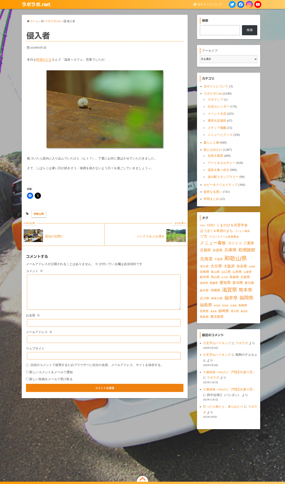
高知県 (244, 311)
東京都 (249, 282)
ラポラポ (242, 343)
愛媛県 (214, 282)
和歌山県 (39, 213)
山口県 (226, 272)
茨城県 (233, 306)
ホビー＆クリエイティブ (221, 184)
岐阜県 (204, 277)
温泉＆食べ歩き (218, 169)
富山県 (215, 271)
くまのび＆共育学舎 (232, 225)
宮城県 (252, 267)
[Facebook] (240, 4)
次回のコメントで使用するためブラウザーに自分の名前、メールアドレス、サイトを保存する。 (97, 365)
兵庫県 (230, 250)
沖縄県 (215, 290)
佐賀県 (218, 250)
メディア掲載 (217, 127)
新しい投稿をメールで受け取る (51, 379)
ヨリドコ (235, 243)
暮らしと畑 (211, 142)
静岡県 (223, 311)
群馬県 (225, 306)
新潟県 (237, 283)
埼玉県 (204, 266)
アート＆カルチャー (222, 162)
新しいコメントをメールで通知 (51, 372)
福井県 (231, 297)
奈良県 (242, 266)
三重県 (249, 243)
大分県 (216, 266)
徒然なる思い (213, 191)
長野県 (204, 311)
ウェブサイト (35, 348)
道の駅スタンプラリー (223, 176)
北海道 (206, 258)
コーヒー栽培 (242, 231)
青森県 (213, 311)
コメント (34, 271)
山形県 (237, 271)
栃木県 (204, 290)
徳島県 (204, 283)
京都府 (205, 250)
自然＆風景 (215, 155)
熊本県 (245, 289)
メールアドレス (39, 332)
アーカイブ (210, 50)
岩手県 (224, 277)
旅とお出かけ (213, 149)
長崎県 (242, 305)
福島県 (206, 305)
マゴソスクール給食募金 (224, 236)
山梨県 (248, 271)
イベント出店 (217, 113)
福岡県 (246, 297)
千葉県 (218, 259)
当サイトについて (209, 4)
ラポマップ (215, 99)
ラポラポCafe (213, 93)
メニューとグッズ (220, 134)
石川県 (204, 298)
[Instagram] (249, 4)
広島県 (245, 277)
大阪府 (229, 266)
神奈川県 (217, 298)
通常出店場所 (217, 120)
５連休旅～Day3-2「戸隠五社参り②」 (229, 372)
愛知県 (225, 283)
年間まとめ (211, 199)
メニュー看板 (213, 242)
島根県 (234, 277)
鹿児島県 (217, 317)
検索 (250, 30)
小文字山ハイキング (217, 343)
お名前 (33, 315)
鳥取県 (204, 316)
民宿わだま (44, 59)
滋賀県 (229, 290)
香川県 (235, 311)
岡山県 (215, 277)
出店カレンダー (218, 106)
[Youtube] (257, 4)
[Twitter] (232, 4)
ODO (211, 225)
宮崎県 (204, 271)
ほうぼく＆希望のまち (216, 231)
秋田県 (217, 306)
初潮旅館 (246, 249)
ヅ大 (203, 236)
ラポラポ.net (36, 4)
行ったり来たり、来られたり (223, 406)
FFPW (202, 225)
